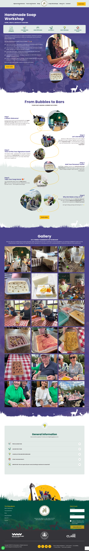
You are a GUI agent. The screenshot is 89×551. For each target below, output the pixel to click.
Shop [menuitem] (38, 3)
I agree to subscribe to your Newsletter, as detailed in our (78, 522)
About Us (6, 518)
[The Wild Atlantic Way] (18, 535)
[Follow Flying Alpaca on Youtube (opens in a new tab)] (46, 546)
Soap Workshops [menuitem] (53, 3)
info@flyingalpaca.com (49, 519)
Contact (6, 520)
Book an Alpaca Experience (59, 545)
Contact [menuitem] (68, 3)
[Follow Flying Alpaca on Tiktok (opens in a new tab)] (49, 546)
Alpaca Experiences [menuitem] (19, 3)
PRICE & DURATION (17, 444)
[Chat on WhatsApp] (3, 548)
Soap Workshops (8, 515)
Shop (6, 513)
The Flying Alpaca (15, 545)
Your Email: (72, 514)
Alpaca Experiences (9, 508)
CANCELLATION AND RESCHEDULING (21, 454)
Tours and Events (8, 510)
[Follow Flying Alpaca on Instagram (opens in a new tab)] (42, 546)
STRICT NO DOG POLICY (18, 459)
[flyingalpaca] (18, 259)
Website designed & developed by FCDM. (13, 546)
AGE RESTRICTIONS (17, 449)
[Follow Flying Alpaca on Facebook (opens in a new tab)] (39, 546)
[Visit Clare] (71, 536)
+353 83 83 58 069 (39, 519)
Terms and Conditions (66, 547)
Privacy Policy (75, 523)
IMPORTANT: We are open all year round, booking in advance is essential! (31, 464)
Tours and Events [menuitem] (31, 3)
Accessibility (75, 545)
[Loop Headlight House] (44, 535)
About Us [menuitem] (62, 3)
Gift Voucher (69, 545)
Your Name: (72, 508)
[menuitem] (44, 3)
